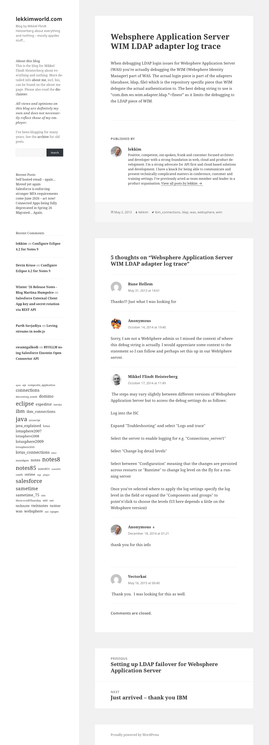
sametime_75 (27, 495)
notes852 (56, 469)
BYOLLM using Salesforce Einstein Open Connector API (39, 353)
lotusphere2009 (30, 441)
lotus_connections (33, 452)
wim (219, 212)
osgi (39, 474)
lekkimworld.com (39, 18)
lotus (46, 426)
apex (18, 385)
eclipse (25, 403)
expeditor (44, 404)
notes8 (51, 459)
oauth (19, 474)
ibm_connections (41, 411)
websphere (33, 511)
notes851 (44, 469)
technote (23, 505)
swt (51, 500)
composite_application (41, 385)
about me (39, 80)
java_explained (28, 425)
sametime (27, 488)
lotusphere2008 (27, 436)
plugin (46, 474)
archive (43, 137)
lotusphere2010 (25, 447)
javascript (34, 420)
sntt (45, 500)
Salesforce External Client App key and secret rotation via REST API (37, 304)
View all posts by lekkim (179, 183)
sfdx (43, 495)
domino (46, 396)
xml (46, 511)
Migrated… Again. (29, 212)
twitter (55, 505)
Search (55, 152)
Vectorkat (137, 576)
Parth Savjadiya (28, 325)
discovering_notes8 (26, 396)
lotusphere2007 (29, 431)
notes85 (26, 467)
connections (27, 390)
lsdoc (54, 452)
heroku (58, 404)
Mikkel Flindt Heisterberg (153, 376)
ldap (185, 212)
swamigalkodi (27, 347)
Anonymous (139, 320)
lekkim (21, 243)
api (24, 385)
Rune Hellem (140, 284)
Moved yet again (28, 184)
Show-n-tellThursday (28, 500)
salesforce (29, 480)
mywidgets (22, 460)
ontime (30, 474)
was (19, 511)
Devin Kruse (25, 265)
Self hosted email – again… (36, 179)
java (21, 419)
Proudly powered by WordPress (135, 735)
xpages (54, 511)
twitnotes (39, 505)
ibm (20, 411)
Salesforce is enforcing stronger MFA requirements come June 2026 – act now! (37, 194)
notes (35, 460)
